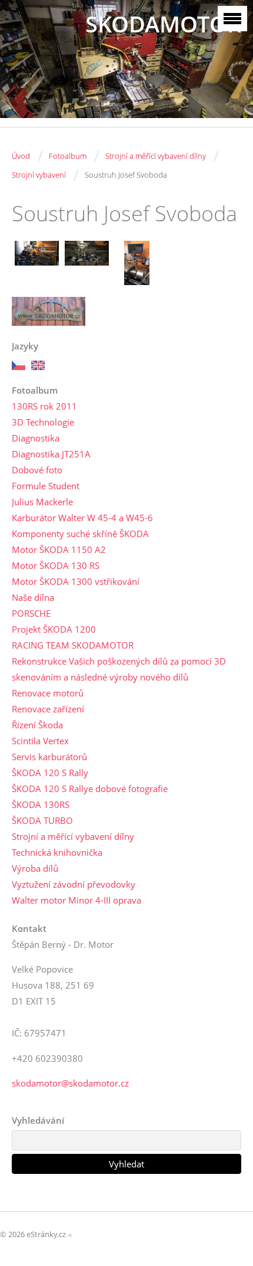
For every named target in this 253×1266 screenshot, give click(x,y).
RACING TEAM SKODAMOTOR (73, 645)
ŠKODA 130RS (40, 804)
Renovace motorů (48, 693)
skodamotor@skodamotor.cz (70, 1083)
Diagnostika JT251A (51, 454)
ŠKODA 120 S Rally (50, 772)
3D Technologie (43, 422)
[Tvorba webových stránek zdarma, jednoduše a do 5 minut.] (70, 1235)
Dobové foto (37, 470)
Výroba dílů (35, 868)
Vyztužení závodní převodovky (73, 884)
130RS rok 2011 (44, 406)
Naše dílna (33, 597)
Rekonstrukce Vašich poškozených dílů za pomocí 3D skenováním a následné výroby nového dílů (119, 669)
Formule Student (45, 486)
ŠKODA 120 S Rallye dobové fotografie (90, 788)
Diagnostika (35, 438)
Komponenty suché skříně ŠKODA (80, 533)
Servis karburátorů (49, 757)
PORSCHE (31, 613)
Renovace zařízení (48, 709)
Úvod (21, 156)
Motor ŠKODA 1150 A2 (59, 549)
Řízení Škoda (37, 725)
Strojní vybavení (39, 174)
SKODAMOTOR (163, 24)
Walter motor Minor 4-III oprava (76, 900)
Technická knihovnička (57, 852)
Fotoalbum (67, 156)
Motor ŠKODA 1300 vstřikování (75, 581)
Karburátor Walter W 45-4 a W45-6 (82, 518)
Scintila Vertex (40, 741)
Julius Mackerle (42, 502)
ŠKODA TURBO (42, 820)
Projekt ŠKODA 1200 (54, 629)
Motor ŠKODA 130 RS (55, 565)
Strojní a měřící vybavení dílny (155, 156)
